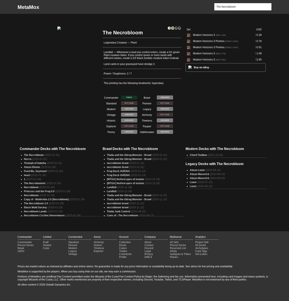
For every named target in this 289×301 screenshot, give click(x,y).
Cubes (123, 248)
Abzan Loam (197, 170)
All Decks (200, 245)
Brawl (21, 248)
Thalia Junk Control (118, 211)
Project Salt (201, 242)
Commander (25, 242)
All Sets (174, 242)
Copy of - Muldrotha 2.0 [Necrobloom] (46, 199)
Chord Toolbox (198, 155)
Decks (122, 245)
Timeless (99, 248)
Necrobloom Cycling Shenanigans (44, 215)
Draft (45, 242)
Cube (46, 248)
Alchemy (99, 242)
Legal (147, 251)
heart (27, 175)
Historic (98, 245)
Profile (123, 257)
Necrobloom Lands (35, 211)
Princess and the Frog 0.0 (39, 191)
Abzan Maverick (199, 174)
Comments (125, 254)
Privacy (148, 254)
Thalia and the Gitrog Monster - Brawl (129, 155)
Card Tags (201, 251)
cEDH (21, 251)
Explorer (98, 251)
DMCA (148, 257)
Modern (72, 248)
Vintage (72, 254)
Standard (73, 242)
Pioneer (72, 245)
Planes (174, 257)
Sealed (47, 245)
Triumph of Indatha (35, 163)
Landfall (111, 187)
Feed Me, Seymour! (35, 171)
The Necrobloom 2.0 (36, 203)
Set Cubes (201, 254)
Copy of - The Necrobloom (122, 215)
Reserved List (178, 248)
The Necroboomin (34, 183)
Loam (193, 182)
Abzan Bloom (32, 167)
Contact (148, 245)
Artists (173, 251)
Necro (27, 159)
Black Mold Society (35, 207)
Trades (123, 251)
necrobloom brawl (117, 163)
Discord (148, 248)
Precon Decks (26, 245)
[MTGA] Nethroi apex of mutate (125, 179)
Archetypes (201, 248)
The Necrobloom (34, 155)
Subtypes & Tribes (180, 254)
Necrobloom (31, 187)
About (147, 242)
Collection (125, 242)
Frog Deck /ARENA (118, 171)
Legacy (72, 251)
